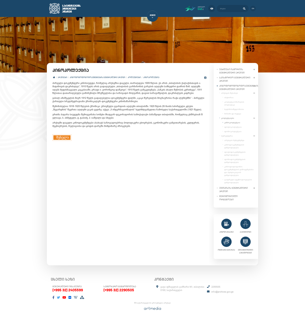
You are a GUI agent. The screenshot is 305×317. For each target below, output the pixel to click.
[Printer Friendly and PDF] (205, 77)
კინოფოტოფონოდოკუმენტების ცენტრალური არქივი (97, 77)
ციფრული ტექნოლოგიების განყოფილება (238, 181)
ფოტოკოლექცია (233, 127)
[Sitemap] (82, 297)
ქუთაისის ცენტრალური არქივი (233, 189)
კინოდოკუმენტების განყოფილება (234, 146)
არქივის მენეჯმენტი (234, 140)
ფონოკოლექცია (232, 131)
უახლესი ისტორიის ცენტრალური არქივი (232, 71)
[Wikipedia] (76, 297)
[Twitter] (58, 297)
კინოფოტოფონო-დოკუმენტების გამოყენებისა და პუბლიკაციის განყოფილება (239, 171)
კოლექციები (134, 77)
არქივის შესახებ (229, 93)
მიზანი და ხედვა (232, 114)
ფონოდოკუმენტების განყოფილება (234, 160)
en (253, 8)
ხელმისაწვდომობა (234, 109)
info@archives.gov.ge (222, 292)
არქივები (62, 77)
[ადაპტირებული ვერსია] (211, 8)
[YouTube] (64, 297)
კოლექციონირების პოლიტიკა (234, 103)
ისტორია (229, 97)
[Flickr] (69, 297)
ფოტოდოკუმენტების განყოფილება (235, 153)
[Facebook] (53, 297)
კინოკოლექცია (151, 77)
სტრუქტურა (227, 136)
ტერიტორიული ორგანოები (228, 198)
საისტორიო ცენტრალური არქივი (234, 79)
